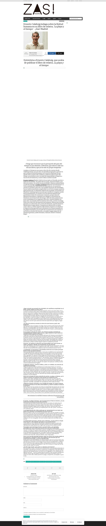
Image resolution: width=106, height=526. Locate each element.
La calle (77, 0)
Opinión (72, 0)
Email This (60, 468)
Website (24, 507)
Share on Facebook (27, 468)
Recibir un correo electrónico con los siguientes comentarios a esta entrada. (39, 512)
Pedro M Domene (49, 461)
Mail (24, 502)
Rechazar (72, 522)
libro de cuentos (42, 461)
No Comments (62, 21)
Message (25, 486)
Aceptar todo (64, 522)
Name (24, 497)
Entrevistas (25, 21)
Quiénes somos (27, 18)
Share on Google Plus (44, 468)
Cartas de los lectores (36, 18)
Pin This (52, 468)
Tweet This (36, 468)
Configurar (79, 522)
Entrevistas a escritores (35, 461)
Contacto (80, 0)
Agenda (68, 0)
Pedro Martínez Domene (57, 461)
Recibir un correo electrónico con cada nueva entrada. (35, 514)
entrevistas (28, 461)
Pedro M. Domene (33, 52)
